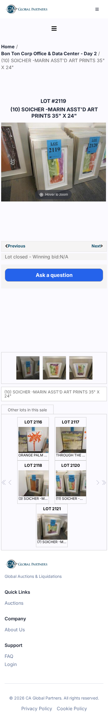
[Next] (94, 162)
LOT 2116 (33, 438)
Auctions (14, 603)
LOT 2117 (71, 438)
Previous (16, 245)
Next (96, 245)
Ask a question (54, 275)
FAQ (9, 656)
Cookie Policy (72, 708)
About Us (15, 629)
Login (11, 664)
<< (4, 482)
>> (103, 482)
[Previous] (12, 162)
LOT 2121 (52, 525)
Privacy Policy (36, 708)
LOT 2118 (33, 482)
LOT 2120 (71, 482)
